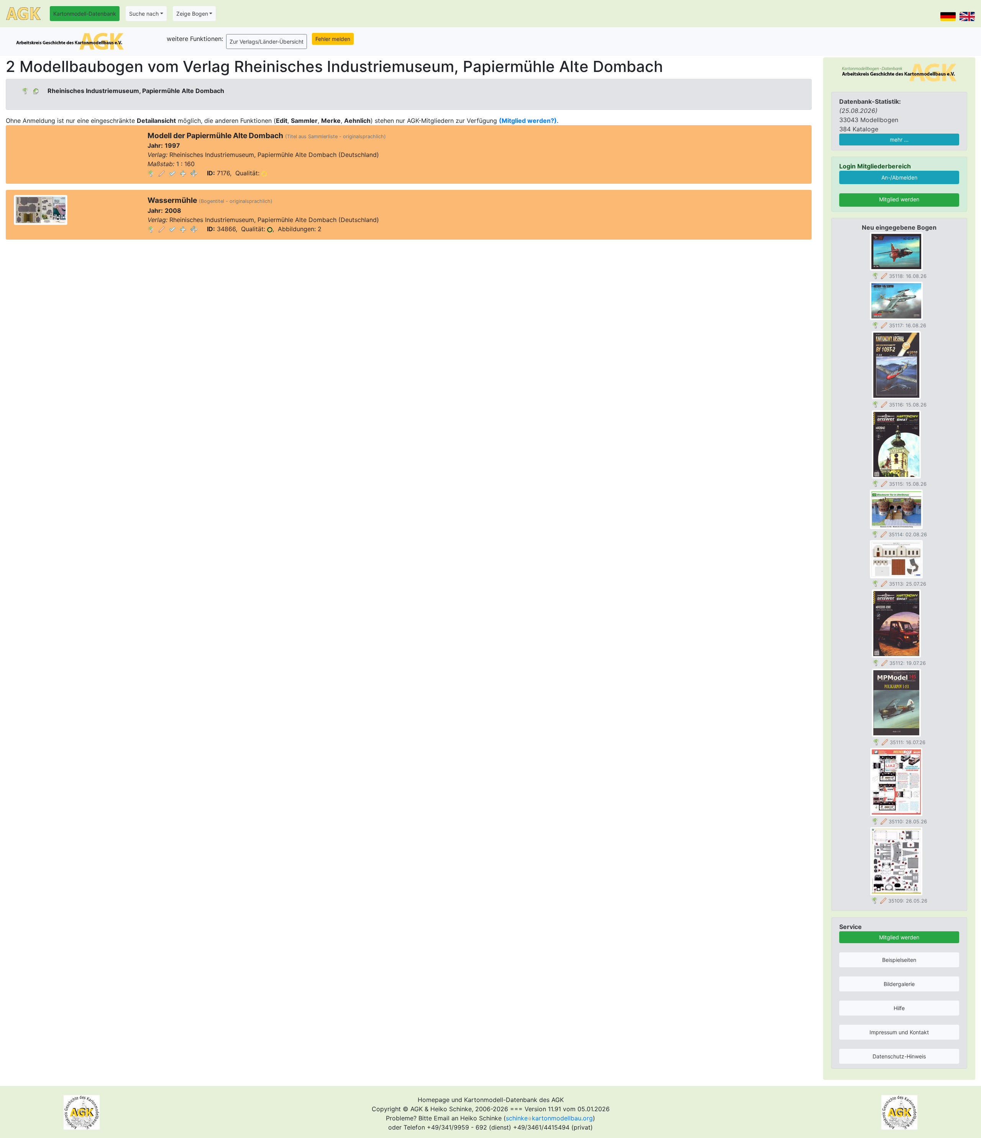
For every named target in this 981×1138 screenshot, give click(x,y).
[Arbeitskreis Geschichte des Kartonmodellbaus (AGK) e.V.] (899, 72)
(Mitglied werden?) (528, 120)
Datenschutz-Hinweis (899, 1056)
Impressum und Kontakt (899, 1032)
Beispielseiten (899, 960)
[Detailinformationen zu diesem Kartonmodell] (151, 173)
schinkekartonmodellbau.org (549, 1118)
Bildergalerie (899, 984)
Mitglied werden (899, 199)
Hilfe (899, 1008)
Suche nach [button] (144, 13)
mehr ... (899, 139)
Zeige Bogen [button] (192, 13)
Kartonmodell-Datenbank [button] (84, 13)
